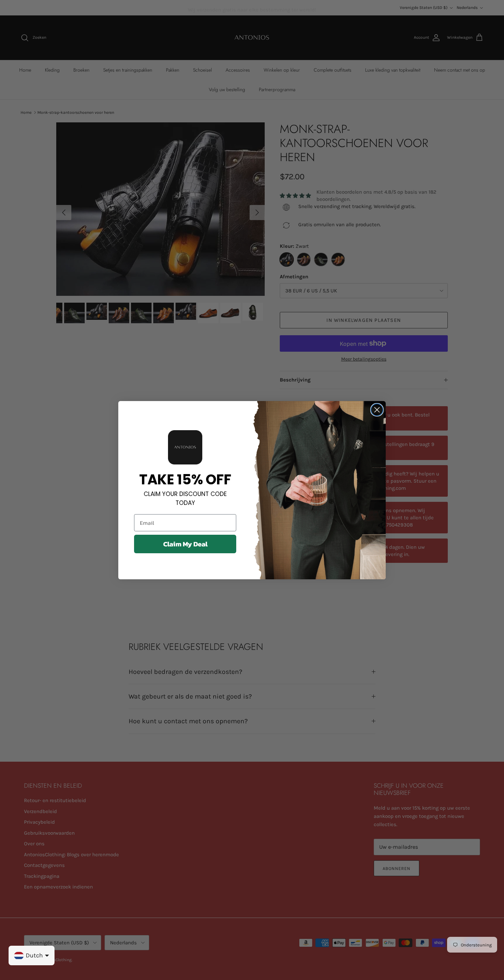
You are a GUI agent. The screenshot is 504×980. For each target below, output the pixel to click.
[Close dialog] (377, 410)
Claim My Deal (185, 544)
